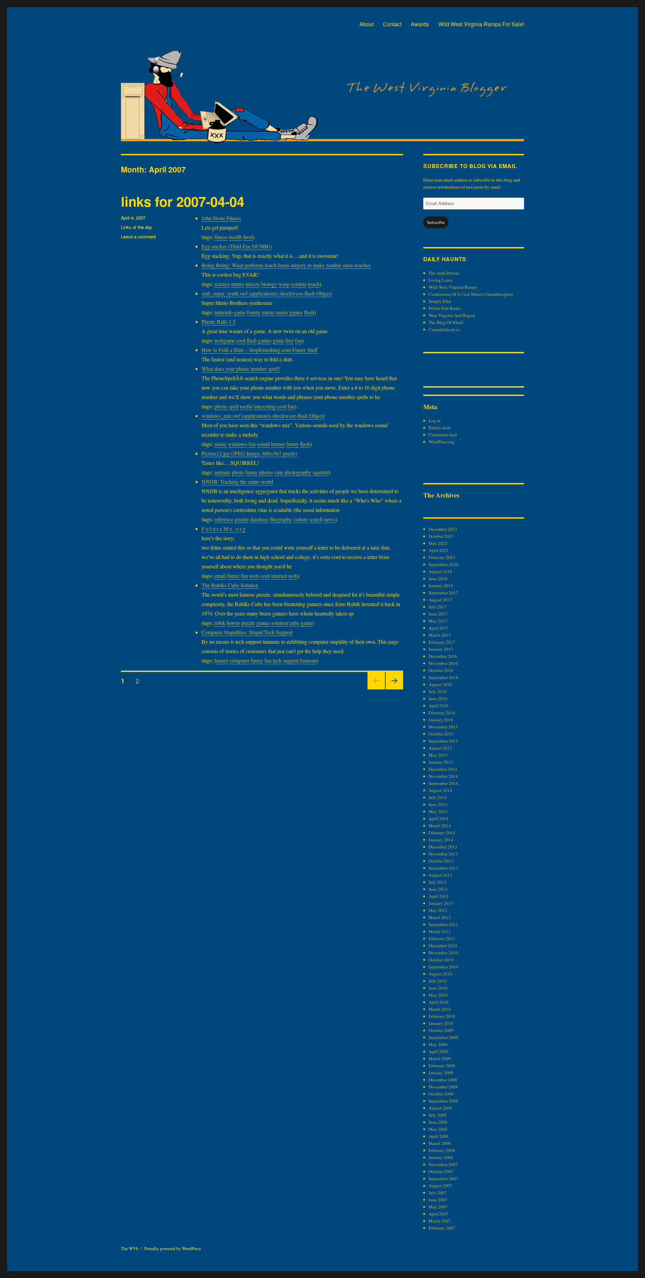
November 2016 (443, 663)
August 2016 (440, 684)
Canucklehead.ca (444, 329)
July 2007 (438, 1193)
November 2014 (443, 776)
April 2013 (438, 896)
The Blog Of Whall (446, 322)
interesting (265, 406)
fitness (221, 236)
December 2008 (443, 1080)
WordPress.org (442, 442)
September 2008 (443, 1101)
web (292, 575)
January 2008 (441, 1157)
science (222, 283)
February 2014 (442, 833)
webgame (224, 340)
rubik (219, 622)
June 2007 (438, 1200)
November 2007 (443, 1164)
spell (234, 406)
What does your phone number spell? (241, 368)
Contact (392, 24)
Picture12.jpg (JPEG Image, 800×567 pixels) (249, 453)
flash (309, 312)
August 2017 (440, 600)
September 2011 (443, 924)
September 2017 (443, 593)
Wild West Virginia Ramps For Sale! (481, 24)
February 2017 (442, 642)
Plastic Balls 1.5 (218, 321)
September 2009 (443, 1037)
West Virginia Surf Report (452, 315)
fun (298, 340)
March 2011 (440, 931)
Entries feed (439, 428)
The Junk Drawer (444, 273)
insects (253, 283)
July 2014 (438, 797)
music (268, 312)
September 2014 (443, 783)
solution (279, 622)
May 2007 (438, 1207)
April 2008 (438, 1136)
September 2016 (443, 677)
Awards (420, 24)
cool (240, 340)
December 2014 (443, 769)
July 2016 (438, 691)
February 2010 (442, 1016)
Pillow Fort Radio (445, 308)
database (259, 519)
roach (313, 283)
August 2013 (440, 875)
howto (233, 622)
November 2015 (443, 727)
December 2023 (443, 529)
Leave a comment (138, 236)
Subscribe (436, 222)
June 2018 (438, 578)
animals (222, 472)
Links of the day (136, 227)
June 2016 (438, 698)
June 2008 (438, 1122)
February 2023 (442, 557)
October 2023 (441, 536)
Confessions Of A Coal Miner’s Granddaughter (471, 294)
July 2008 (438, 1115)
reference (223, 519)
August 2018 (440, 571)
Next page (394, 688)
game (240, 312)
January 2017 (441, 649)
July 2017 (438, 607)
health (235, 236)
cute (278, 472)
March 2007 (440, 1221)
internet (279, 575)
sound (263, 443)
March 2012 (440, 917)
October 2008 (441, 1094)
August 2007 (440, 1186)
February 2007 (442, 1228)
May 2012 (438, 910)
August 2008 (440, 1108)
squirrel (321, 472)
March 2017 (440, 635)
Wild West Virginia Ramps (453, 287)
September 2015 (443, 741)
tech (277, 660)
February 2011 (442, 938)
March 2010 (440, 1009)
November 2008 (443, 1087)
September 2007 (443, 1178)
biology (269, 283)
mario (282, 312)
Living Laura (441, 280)
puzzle (248, 622)
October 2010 (441, 960)
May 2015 (438, 755)
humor (278, 443)
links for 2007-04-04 (182, 201)
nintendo (223, 312)
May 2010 (438, 995)
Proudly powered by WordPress (172, 1248)
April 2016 (438, 706)
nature (237, 283)
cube (294, 622)
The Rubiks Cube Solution (230, 585)
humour (308, 660)
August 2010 (440, 974)
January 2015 (441, 762)
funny (292, 443)
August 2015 (440, 748)
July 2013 (438, 882)
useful (246, 406)
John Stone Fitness (221, 218)
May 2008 (438, 1129)
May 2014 (438, 811)
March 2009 (440, 1058)
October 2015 (441, 734)
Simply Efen (440, 301)
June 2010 (438, 988)
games (296, 312)
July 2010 (438, 981)
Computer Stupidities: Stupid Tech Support (247, 632)
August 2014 (440, 790)
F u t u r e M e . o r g (224, 528)
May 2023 (438, 543)
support (291, 660)
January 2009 (441, 1073)
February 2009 (442, 1066)
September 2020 (443, 564)
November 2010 (443, 953)
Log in (435, 420)
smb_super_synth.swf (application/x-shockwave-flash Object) (267, 293)
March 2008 (440, 1143)
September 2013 (443, 868)
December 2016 (443, 656)
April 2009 (438, 1051)
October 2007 (441, 1171)
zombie (298, 283)
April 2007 (438, 1214)
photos (266, 472)
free (290, 340)
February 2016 (442, 713)
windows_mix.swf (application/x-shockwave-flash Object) (263, 415)
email (220, 575)
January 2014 (441, 840)
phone (220, 406)
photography (298, 472)
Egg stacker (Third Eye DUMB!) (237, 246)
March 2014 (440, 826)
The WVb (129, 1248)
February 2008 (442, 1150)
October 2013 (441, 861)
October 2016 (441, 670)
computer (239, 660)
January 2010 (441, 1023)
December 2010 (443, 946)
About (366, 24)
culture (301, 519)
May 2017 (438, 621)
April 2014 (438, 818)
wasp (284, 283)
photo (238, 472)
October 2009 (441, 1030)
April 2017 (438, 628)
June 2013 (438, 889)
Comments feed (443, 435)
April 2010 (438, 1002)
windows (237, 443)
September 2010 (443, 967)
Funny (254, 312)
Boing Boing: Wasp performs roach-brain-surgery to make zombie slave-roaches (286, 265)
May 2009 (438, 1044)
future (233, 575)
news (329, 519)
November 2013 (443, 854)
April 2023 (438, 550)
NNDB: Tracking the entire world (237, 481)
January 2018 (441, 586)
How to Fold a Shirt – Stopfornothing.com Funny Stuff (260, 349)
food (248, 236)
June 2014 (438, 804)
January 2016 (441, 720)
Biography (281, 519)
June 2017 (438, 614)
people (242, 519)
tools (254, 575)
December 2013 (443, 847)
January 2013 (441, 903)
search (316, 519)
